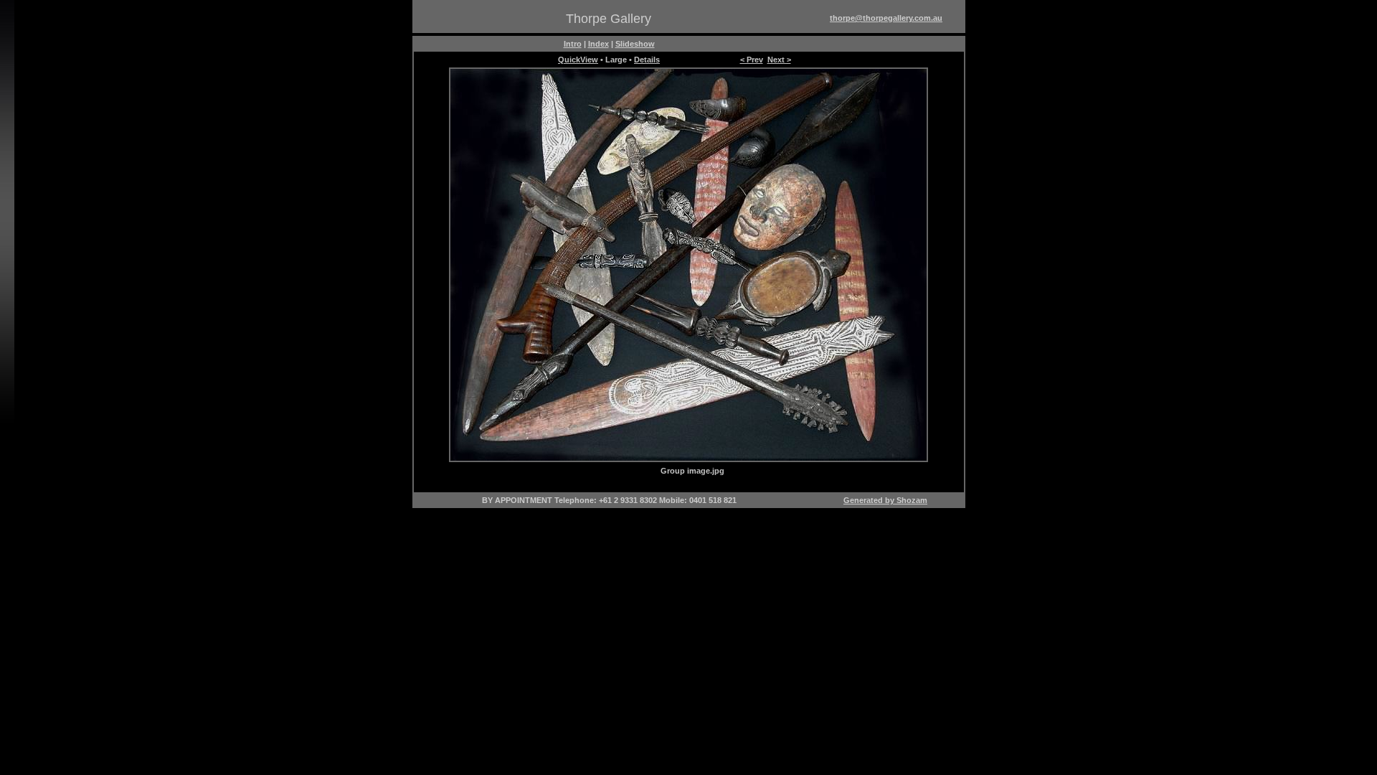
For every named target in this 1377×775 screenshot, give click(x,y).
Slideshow (635, 43)
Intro (573, 43)
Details (647, 59)
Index (598, 43)
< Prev (751, 59)
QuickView (578, 59)
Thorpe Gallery (608, 18)
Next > (779, 59)
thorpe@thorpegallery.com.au (886, 18)
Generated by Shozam (885, 500)
